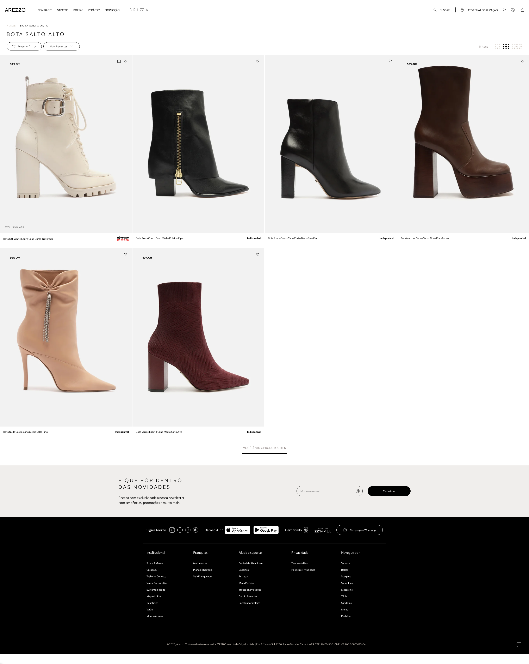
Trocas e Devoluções (250, 589)
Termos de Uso (299, 563)
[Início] (15, 10)
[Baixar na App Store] (237, 530)
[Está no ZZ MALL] (323, 529)
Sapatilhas (347, 582)
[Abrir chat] (519, 645)
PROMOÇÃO (112, 9)
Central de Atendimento (252, 563)
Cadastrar (389, 491)
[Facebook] (180, 530)
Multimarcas (200, 563)
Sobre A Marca (155, 563)
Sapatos (62, 9)
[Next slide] (128, 143)
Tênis (344, 596)
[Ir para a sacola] (522, 10)
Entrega (243, 576)
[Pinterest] (195, 530)
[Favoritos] (504, 10)
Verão (150, 609)
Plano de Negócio (202, 569)
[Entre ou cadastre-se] (513, 10)
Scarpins (346, 576)
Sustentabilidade (156, 589)
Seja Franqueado (202, 576)
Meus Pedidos (246, 582)
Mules (344, 609)
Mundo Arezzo (155, 616)
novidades (45, 9)
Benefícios (152, 602)
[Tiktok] (188, 530)
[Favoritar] (125, 61)
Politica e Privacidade (303, 569)
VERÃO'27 (94, 9)
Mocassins (347, 589)
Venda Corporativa (157, 582)
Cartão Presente (248, 596)
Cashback (152, 569)
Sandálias (346, 602)
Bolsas (78, 9)
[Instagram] (172, 530)
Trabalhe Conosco (156, 576)
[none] (358, 491)
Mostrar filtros (27, 46)
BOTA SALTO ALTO (34, 25)
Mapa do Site (154, 596)
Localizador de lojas (249, 602)
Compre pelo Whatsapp (363, 530)
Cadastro (244, 569)
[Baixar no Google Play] (266, 530)
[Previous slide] (3, 143)
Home (11, 25)
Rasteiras (346, 616)
